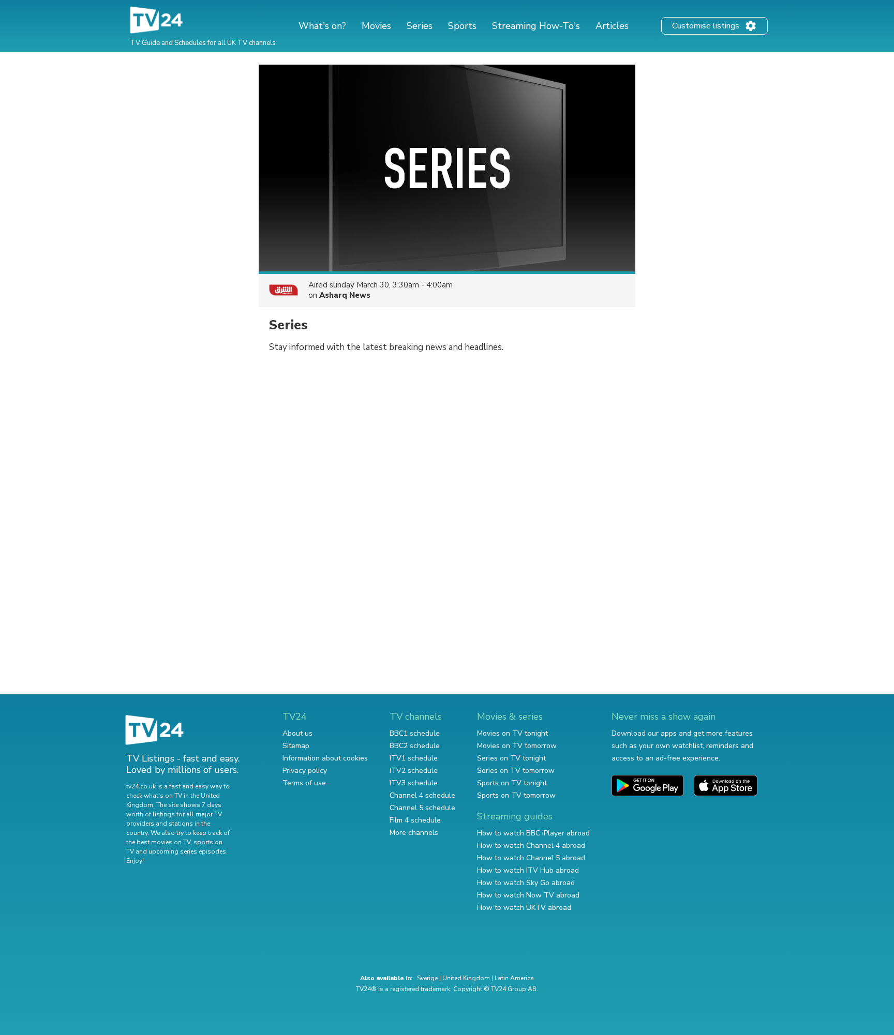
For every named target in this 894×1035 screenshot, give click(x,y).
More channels (414, 833)
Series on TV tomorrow (516, 770)
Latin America (514, 978)
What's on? (322, 26)
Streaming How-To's (536, 26)
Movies (376, 26)
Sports (462, 26)
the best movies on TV (158, 842)
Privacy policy (304, 770)
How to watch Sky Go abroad (526, 883)
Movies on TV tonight (512, 733)
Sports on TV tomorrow (516, 795)
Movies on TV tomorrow (517, 746)
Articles (612, 26)
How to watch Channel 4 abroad (531, 845)
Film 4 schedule (415, 820)
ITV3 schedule (414, 783)
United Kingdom (466, 978)
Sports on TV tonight (512, 783)
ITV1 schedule (414, 758)
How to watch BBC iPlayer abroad (533, 833)
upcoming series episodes (187, 851)
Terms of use (304, 783)
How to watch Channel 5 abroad (531, 858)
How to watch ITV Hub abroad (528, 870)
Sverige (427, 978)
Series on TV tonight (511, 758)
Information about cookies (325, 758)
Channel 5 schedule (422, 808)
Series (420, 26)
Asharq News (344, 295)
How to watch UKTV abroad (524, 907)
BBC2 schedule (415, 746)
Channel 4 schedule (422, 795)
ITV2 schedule (414, 770)
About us (297, 733)
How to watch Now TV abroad (528, 895)
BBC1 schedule (415, 733)
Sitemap (295, 746)
